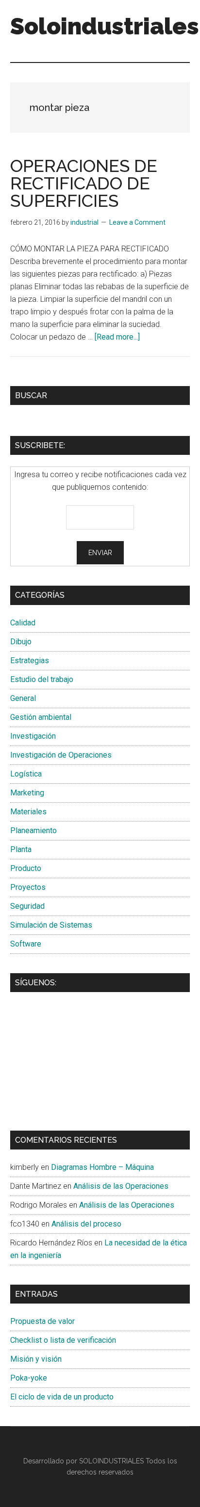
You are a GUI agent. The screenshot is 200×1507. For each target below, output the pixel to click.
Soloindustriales (104, 26)
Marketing (27, 792)
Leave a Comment (137, 222)
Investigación (33, 736)
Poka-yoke (28, 1378)
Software (25, 943)
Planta (21, 849)
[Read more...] (117, 337)
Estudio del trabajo (41, 679)
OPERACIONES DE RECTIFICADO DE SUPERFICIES (83, 183)
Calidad (22, 622)
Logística (26, 773)
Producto (25, 868)
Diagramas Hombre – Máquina (102, 1167)
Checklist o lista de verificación (63, 1340)
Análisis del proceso (86, 1223)
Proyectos (28, 887)
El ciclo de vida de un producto (62, 1396)
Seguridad (27, 906)
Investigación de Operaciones (61, 755)
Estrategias (29, 660)
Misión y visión (36, 1359)
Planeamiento (33, 830)
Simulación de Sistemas (51, 925)
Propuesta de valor (42, 1321)
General (23, 698)
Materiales (28, 811)
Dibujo (21, 641)
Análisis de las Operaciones (120, 1186)
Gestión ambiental (40, 717)
